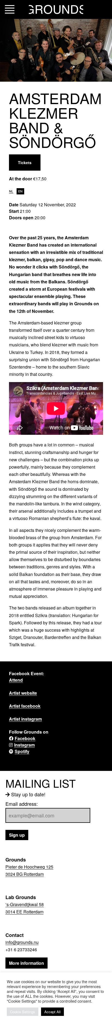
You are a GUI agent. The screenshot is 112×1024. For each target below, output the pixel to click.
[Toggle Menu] (9, 9)
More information (26, 963)
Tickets (25, 162)
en (20, 191)
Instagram (24, 745)
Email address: (21, 803)
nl (11, 191)
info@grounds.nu (22, 942)
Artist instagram (25, 719)
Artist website (23, 693)
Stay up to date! (28, 794)
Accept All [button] (52, 1011)
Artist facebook (25, 706)
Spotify (22, 751)
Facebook (25, 738)
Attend (16, 680)
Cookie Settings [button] (22, 1011)
